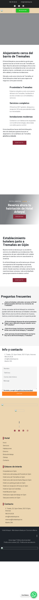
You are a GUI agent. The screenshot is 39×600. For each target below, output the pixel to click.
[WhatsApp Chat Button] (34, 595)
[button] (36, 10)
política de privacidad (25, 390)
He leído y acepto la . (18, 390)
